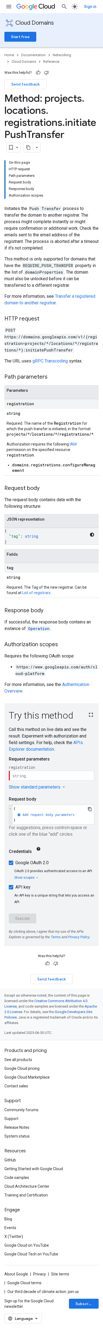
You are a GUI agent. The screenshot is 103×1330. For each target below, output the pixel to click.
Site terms (60, 1274)
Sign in (90, 6)
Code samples (16, 1177)
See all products (18, 1059)
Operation (38, 628)
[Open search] (64, 6)
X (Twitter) (13, 1236)
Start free (20, 36)
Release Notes (16, 1127)
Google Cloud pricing (22, 1068)
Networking (62, 55)
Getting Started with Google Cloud (33, 1169)
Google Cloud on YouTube (26, 1245)
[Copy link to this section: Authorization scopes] (63, 645)
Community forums (21, 1110)
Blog (8, 1219)
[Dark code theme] (92, 534)
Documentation (33, 55)
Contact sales (16, 1086)
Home (9, 55)
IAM (73, 444)
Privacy (39, 1274)
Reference (51, 61)
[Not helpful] (46, 73)
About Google (16, 1274)
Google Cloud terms (24, 1283)
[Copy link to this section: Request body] (45, 488)
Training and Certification (26, 1195)
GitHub (10, 1160)
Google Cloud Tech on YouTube (31, 1254)
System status (17, 1136)
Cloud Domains (34, 22)
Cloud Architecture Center (26, 1186)
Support (11, 1118)
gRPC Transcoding (50, 361)
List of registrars (36, 593)
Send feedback (25, 84)
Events (10, 1228)
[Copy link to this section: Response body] (48, 611)
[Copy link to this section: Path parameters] (53, 377)
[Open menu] (8, 6)
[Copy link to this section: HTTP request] (44, 319)
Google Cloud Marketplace (27, 1077)
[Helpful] (38, 73)
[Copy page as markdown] (28, 147)
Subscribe (85, 1303)
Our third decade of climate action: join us (43, 1291)
